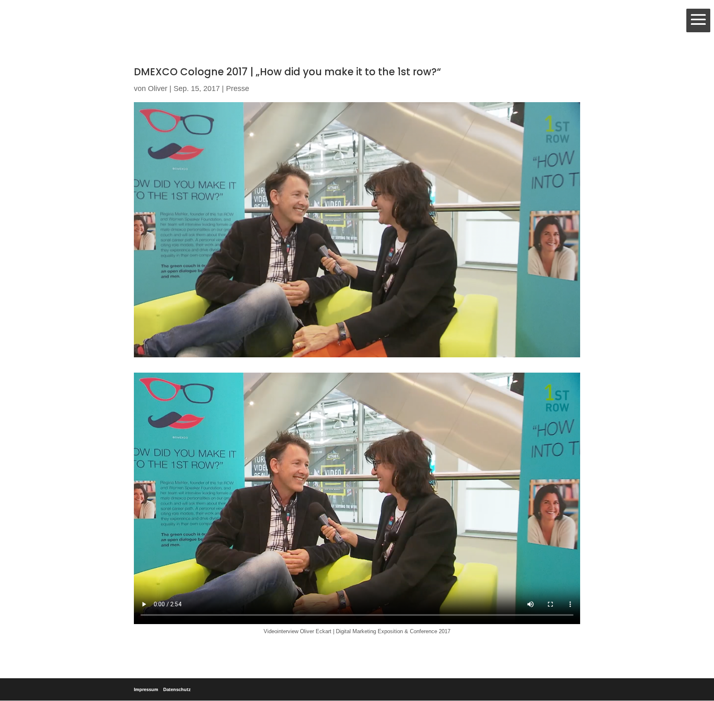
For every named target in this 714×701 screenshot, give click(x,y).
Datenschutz (177, 689)
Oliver (157, 88)
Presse (237, 88)
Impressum (146, 689)
